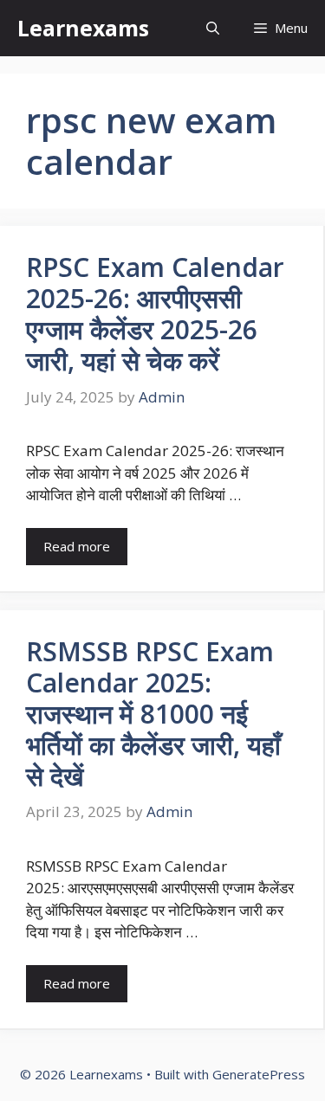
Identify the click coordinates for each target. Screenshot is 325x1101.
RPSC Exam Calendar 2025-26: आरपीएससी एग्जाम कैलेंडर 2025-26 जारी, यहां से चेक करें (155, 313)
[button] (213, 28)
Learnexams (83, 27)
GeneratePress (258, 1074)
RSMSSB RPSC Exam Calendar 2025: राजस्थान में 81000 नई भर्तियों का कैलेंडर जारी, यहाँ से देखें (153, 714)
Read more (76, 546)
